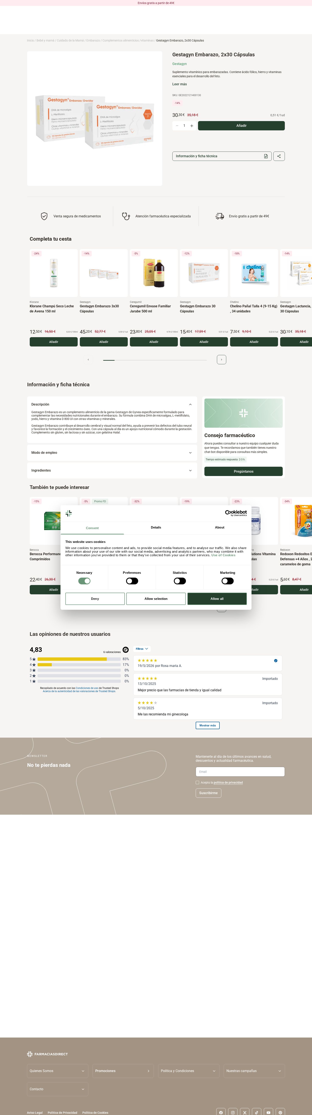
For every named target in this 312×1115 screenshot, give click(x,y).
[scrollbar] (155, 360)
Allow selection (156, 598)
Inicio (30, 40)
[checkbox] (197, 782)
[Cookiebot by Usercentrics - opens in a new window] (228, 513)
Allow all (217, 598)
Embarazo (93, 40)
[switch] (132, 581)
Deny (95, 598)
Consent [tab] (92, 528)
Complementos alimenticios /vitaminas (128, 40)
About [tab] (219, 527)
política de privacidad (228, 782)
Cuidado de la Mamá (70, 40)
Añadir (53, 342)
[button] (123, 1071)
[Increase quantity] (191, 125)
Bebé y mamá (45, 40)
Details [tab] (156, 527)
